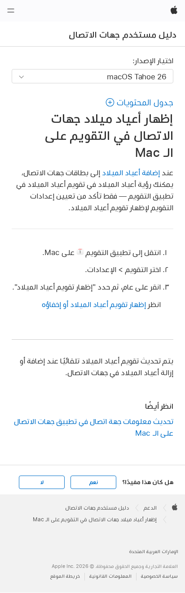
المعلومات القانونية (110, 576)
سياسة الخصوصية (159, 576)
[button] (139, 102)
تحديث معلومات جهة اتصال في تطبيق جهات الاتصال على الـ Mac (93, 427)
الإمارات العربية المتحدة (153, 551)
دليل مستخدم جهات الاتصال (122, 34)
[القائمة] (11, 11)
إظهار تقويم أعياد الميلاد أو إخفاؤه (94, 304)
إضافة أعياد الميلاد (131, 172)
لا (42, 482)
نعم (93, 482)
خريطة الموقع (65, 576)
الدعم (150, 508)
